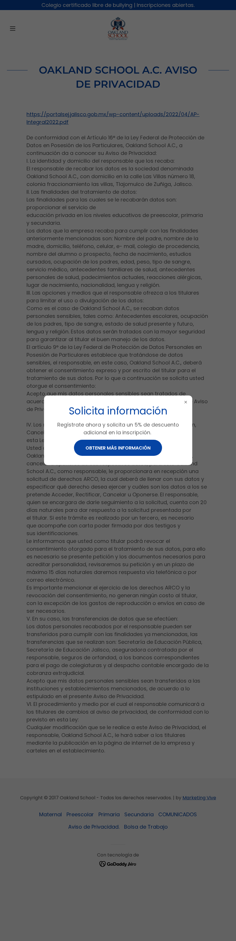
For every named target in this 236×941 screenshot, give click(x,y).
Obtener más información (118, 448)
